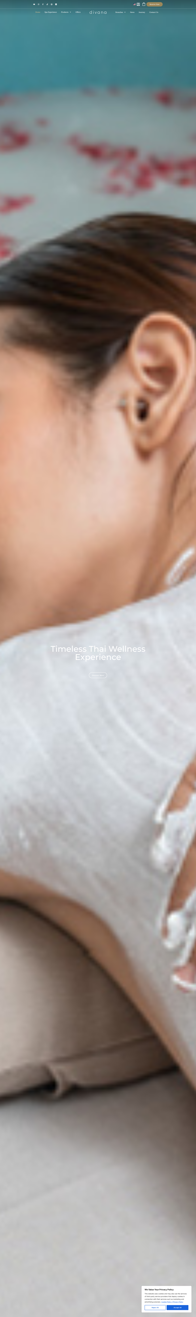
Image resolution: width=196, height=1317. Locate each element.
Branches (119, 12)
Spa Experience (51, 12)
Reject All (155, 1307)
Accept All (177, 1307)
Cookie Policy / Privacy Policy (172, 1302)
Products (64, 12)
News (132, 12)
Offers (78, 12)
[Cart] (144, 4)
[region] (166, 1299)
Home (37, 12)
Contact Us (153, 12)
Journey (142, 12)
